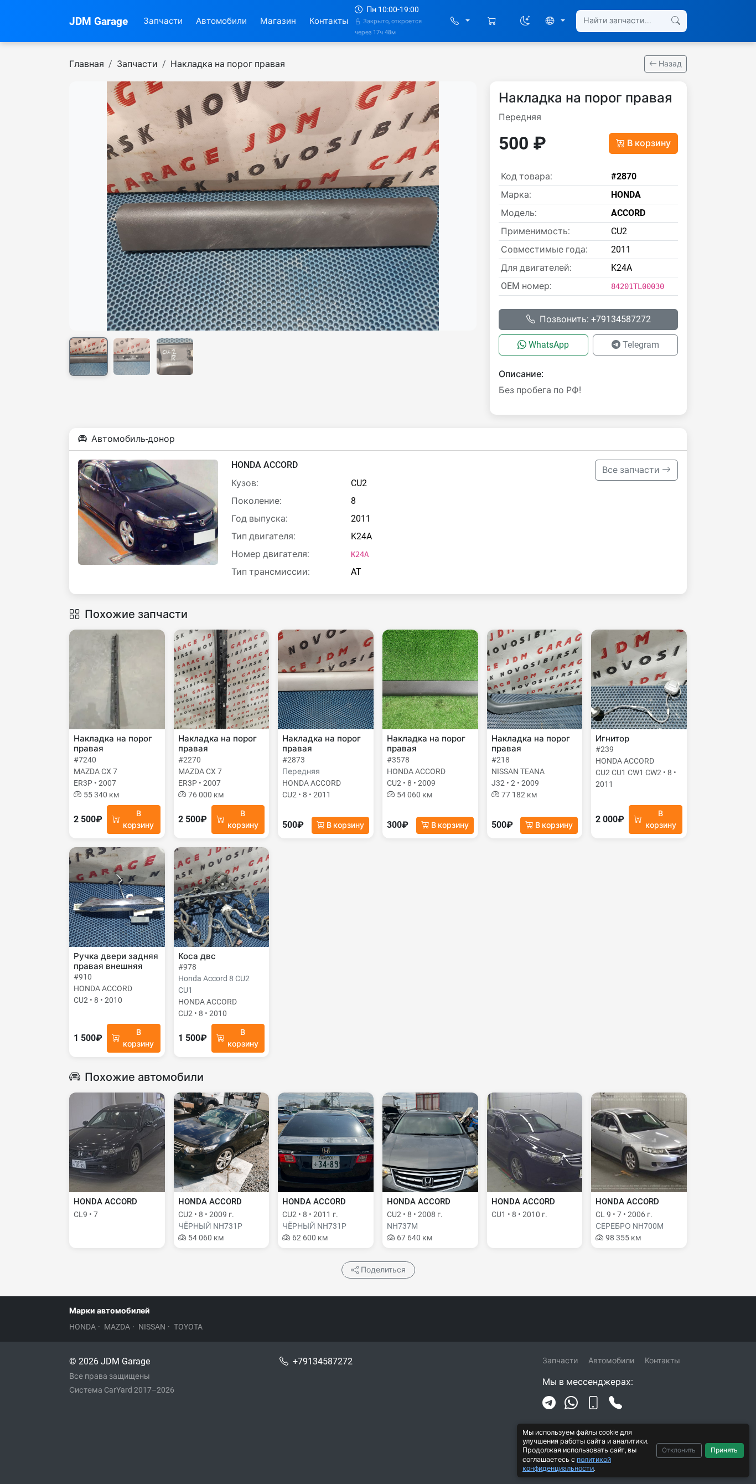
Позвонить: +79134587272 (595, 319)
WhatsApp (549, 344)
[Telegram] (549, 1403)
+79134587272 (323, 1361)
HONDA (82, 1326)
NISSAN (151, 1326)
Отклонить (679, 1450)
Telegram (641, 344)
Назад (669, 63)
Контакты (328, 21)
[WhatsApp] (571, 1403)
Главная (86, 64)
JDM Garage (98, 21)
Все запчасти (632, 470)
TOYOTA (188, 1326)
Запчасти (163, 21)
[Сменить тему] (525, 21)
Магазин (278, 21)
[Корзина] (493, 21)
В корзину (649, 143)
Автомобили (221, 21)
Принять (724, 1450)
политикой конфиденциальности (566, 1463)
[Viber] (593, 1403)
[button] (460, 21)
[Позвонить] (615, 1403)
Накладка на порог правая (227, 64)
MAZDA (117, 1326)
